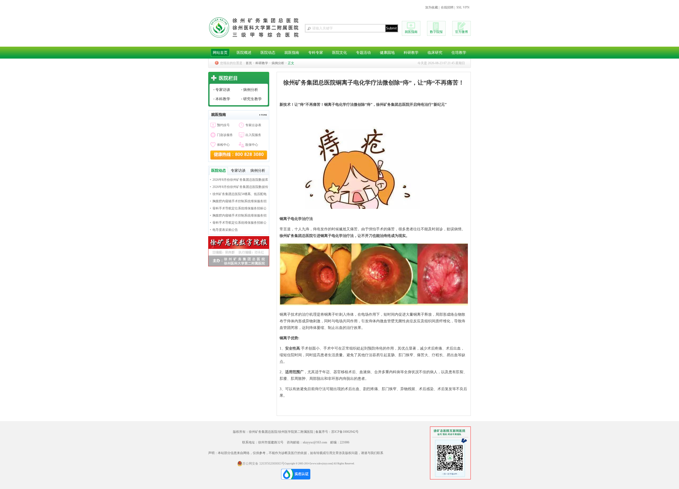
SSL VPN (462, 7)
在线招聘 (447, 7)
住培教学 (458, 53)
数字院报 (436, 32)
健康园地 (387, 53)
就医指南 (411, 32)
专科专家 (315, 53)
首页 (249, 63)
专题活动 (363, 53)
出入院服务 (253, 135)
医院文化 (339, 53)
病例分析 (278, 63)
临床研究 (435, 53)
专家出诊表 (253, 125)
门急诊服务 (225, 135)
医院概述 (244, 53)
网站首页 (220, 53)
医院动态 (267, 53)
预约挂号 (223, 125)
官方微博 (461, 32)
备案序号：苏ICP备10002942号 (337, 432)
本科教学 (222, 99)
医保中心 (251, 145)
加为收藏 (431, 7)
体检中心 (223, 145)
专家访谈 (222, 90)
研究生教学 (252, 99)
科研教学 (411, 53)
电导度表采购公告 (225, 230)
